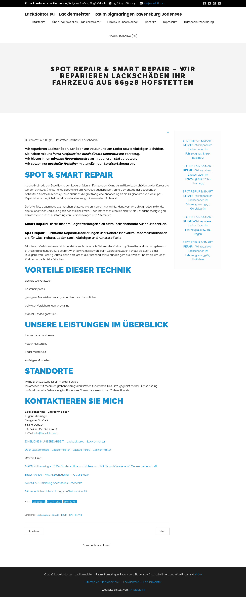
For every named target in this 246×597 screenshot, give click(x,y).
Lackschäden (39, 502)
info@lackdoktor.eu (154, 3)
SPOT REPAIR (70, 502)
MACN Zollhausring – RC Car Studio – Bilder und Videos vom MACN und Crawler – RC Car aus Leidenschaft (91, 466)
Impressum (169, 22)
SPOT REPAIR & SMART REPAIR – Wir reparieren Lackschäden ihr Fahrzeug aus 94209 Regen (198, 225)
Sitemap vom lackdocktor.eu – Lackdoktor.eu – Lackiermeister (123, 582)
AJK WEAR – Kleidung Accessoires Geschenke (53, 483)
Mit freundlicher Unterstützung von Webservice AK (56, 491)
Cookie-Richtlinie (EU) (123, 36)
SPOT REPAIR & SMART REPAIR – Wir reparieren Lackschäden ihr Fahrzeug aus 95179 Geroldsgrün (198, 200)
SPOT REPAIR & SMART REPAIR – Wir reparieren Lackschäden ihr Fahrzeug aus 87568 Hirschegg (198, 175)
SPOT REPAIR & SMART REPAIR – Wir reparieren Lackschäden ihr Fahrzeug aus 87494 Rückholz (198, 149)
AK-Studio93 (137, 589)
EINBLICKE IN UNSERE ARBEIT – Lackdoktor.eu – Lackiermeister (65, 441)
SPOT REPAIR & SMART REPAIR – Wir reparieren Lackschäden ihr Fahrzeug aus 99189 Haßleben (198, 251)
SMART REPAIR (54, 502)
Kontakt (150, 22)
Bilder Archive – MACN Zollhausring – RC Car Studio (57, 474)
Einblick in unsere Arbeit (123, 22)
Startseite (39, 22)
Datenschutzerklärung (199, 22)
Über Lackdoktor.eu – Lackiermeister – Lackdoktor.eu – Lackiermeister (68, 449)
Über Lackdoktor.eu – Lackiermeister (76, 22)
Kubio (198, 574)
